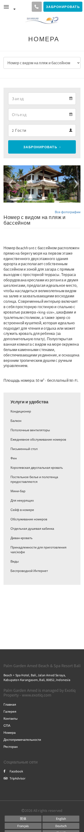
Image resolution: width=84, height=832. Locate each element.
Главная (10, 704)
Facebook (16, 771)
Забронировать (40, 147)
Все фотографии (67, 212)
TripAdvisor (17, 778)
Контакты (11, 718)
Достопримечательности (22, 739)
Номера (10, 732)
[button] (9, 184)
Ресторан (11, 747)
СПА (7, 725)
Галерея (10, 711)
